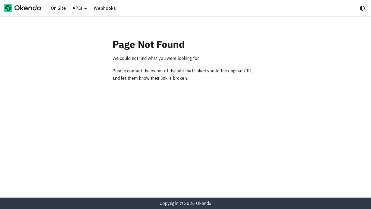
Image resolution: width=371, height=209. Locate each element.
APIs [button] (78, 8)
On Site (58, 8)
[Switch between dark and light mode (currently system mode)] (362, 8)
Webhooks (105, 8)
